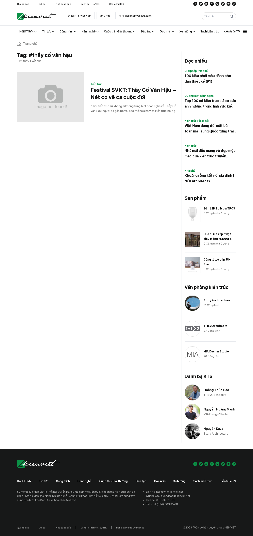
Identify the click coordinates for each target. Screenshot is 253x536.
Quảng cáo (23, 4)
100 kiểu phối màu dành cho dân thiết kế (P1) (208, 78)
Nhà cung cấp (63, 4)
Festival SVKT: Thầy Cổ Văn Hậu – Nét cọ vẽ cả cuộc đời (133, 93)
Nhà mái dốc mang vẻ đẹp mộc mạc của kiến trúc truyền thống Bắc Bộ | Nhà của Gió (210, 154)
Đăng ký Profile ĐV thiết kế (130, 527)
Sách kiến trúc (202, 481)
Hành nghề (84, 481)
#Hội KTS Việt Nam (79, 15)
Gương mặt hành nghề (199, 95)
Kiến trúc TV (228, 481)
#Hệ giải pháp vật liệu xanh (135, 15)
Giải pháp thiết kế (196, 70)
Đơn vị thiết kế (116, 4)
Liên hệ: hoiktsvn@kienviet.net (164, 491)
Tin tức (43, 481)
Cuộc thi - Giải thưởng (113, 481)
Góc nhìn (159, 481)
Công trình (63, 481)
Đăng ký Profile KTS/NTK (94, 527)
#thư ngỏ (105, 15)
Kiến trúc (96, 84)
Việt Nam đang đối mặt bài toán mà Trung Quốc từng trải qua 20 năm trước (209, 129)
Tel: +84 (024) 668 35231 (162, 504)
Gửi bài (42, 4)
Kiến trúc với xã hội (197, 120)
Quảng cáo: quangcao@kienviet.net (168, 495)
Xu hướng (179, 481)
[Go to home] (37, 16)
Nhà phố (190, 170)
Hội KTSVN (24, 481)
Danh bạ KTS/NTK (90, 4)
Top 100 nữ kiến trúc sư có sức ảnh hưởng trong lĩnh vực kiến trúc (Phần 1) (210, 104)
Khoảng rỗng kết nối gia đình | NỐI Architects (209, 178)
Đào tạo (141, 481)
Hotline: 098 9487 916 (160, 500)
